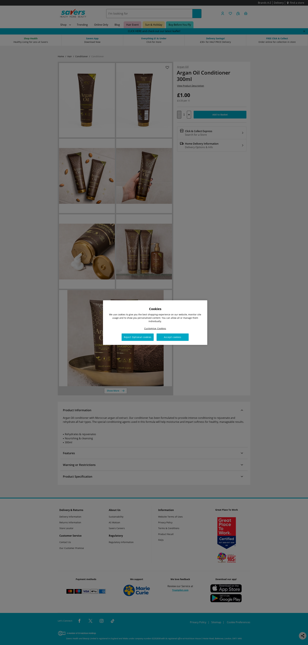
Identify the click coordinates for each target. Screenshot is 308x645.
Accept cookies (172, 337)
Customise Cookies (155, 328)
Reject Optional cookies (137, 337)
